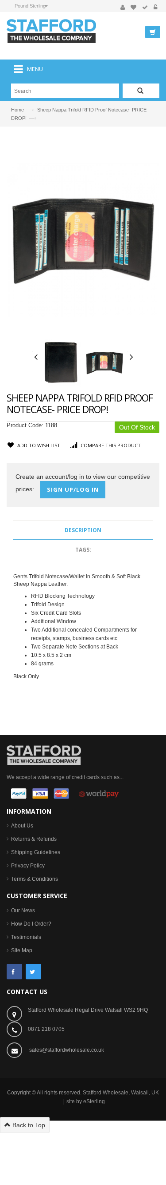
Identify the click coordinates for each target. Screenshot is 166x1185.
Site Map (21, 950)
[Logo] (44, 754)
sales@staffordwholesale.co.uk (66, 1050)
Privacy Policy (28, 866)
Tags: (83, 549)
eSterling (94, 1101)
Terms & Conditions (34, 879)
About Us (22, 826)
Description (83, 530)
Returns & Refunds (34, 839)
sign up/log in (73, 489)
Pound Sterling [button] (30, 5)
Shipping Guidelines (35, 852)
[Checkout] (145, 7)
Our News (23, 910)
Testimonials (26, 937)
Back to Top (28, 1125)
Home (17, 109)
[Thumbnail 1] (61, 362)
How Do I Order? (31, 924)
